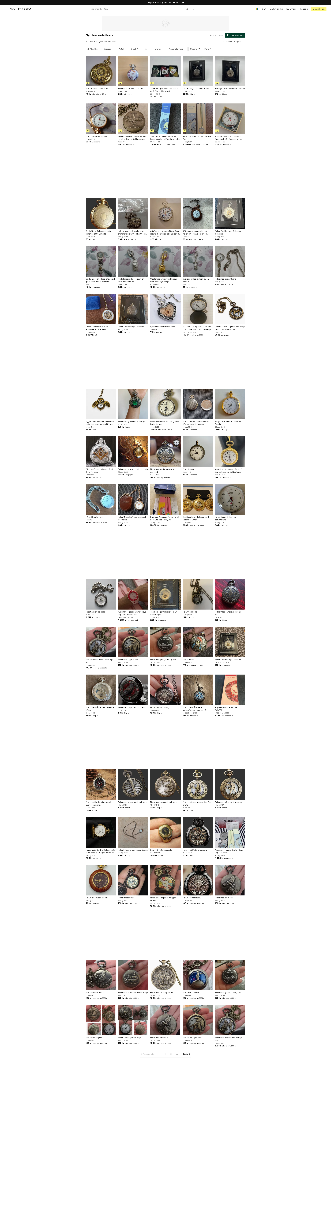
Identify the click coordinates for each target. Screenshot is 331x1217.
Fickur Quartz (188, 469)
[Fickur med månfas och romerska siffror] (101, 690)
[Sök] (187, 9)
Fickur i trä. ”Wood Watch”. (97, 898)
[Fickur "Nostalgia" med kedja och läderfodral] (133, 499)
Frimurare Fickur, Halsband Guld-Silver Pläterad (99, 470)
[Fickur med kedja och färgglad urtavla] (165, 880)
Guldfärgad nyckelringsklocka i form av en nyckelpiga (163, 280)
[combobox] (139, 9)
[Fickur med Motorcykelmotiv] (198, 832)
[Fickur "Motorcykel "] (133, 880)
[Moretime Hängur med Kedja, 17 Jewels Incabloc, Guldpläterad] (230, 451)
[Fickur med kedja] (198, 594)
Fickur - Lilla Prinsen (191, 992)
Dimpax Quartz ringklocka (161, 850)
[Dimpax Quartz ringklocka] (165, 832)
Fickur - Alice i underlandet (97, 88)
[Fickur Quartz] (198, 451)
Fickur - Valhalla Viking (159, 707)
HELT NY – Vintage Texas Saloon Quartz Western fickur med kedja (197, 328)
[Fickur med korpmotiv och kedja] (133, 690)
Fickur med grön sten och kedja (131, 421)
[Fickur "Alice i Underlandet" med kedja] (230, 594)
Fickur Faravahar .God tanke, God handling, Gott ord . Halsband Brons (132, 137)
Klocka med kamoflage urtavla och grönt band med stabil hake (100, 280)
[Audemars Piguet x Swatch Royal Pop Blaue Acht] (230, 832)
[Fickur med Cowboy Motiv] (165, 975)
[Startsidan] (24, 9)
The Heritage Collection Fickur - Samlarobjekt (164, 613)
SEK (264, 9)
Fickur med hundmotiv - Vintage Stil (99, 660)
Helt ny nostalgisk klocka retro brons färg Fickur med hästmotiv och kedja (132, 232)
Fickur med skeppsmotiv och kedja (133, 992)
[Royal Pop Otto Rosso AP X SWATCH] (230, 690)
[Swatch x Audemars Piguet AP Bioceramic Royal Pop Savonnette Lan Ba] (165, 118)
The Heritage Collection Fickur (196, 88)
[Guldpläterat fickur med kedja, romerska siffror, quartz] (101, 213)
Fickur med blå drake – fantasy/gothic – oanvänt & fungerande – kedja (194, 708)
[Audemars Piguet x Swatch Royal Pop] (198, 118)
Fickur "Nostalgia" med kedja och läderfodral (132, 518)
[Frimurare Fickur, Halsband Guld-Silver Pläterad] (101, 451)
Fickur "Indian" (189, 659)
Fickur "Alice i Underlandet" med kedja (229, 613)
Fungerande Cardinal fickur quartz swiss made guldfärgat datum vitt (100, 851)
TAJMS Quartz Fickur (95, 517)
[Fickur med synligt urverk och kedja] (133, 451)
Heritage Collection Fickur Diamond (230, 88)
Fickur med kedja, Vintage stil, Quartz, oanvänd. (98, 803)
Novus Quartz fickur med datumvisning (225, 518)
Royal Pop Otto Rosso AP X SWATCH (227, 708)
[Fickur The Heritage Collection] (133, 309)
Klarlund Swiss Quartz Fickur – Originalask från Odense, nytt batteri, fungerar (227, 137)
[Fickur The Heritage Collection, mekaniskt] (230, 213)
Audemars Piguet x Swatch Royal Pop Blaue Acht (229, 851)
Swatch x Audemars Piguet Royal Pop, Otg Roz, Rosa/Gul (164, 518)
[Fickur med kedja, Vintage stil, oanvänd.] (165, 451)
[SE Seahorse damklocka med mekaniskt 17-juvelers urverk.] (198, 213)
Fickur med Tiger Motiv (128, 659)
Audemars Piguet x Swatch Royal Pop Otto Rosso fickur (132, 613)
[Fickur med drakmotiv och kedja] (165, 784)
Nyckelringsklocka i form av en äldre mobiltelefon (131, 280)
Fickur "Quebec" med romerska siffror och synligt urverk (196, 422)
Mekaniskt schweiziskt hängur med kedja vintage (165, 422)
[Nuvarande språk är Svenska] (257, 9)
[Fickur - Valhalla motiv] (198, 880)
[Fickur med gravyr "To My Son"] (165, 642)
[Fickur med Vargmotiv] (101, 1020)
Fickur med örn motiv (224, 898)
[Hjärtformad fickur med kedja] (165, 309)
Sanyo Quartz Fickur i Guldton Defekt (228, 422)
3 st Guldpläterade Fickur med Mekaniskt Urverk (196, 518)
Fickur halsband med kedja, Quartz (133, 850)
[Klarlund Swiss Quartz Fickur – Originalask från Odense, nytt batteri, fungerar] (230, 118)
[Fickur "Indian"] (198, 642)
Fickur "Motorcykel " (126, 898)
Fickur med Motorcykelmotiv (195, 850)
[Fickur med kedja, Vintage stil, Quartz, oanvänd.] (101, 784)
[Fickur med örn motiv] (230, 880)
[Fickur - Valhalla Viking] (165, 690)
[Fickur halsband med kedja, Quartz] (133, 832)
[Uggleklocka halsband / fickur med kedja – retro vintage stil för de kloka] (101, 404)
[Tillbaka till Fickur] (87, 42)
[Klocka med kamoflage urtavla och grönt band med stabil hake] (101, 261)
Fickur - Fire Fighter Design (129, 1037)
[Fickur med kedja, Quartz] (101, 118)
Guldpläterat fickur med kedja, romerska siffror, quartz (99, 232)
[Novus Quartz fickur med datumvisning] (230, 499)
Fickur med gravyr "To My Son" (163, 659)
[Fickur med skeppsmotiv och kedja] (133, 975)
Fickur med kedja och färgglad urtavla (163, 899)
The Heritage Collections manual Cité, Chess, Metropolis (164, 89)
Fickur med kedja (190, 612)
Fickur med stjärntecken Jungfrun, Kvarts (197, 803)
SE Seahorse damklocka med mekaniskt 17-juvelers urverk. (195, 232)
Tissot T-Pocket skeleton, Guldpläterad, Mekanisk (97, 328)
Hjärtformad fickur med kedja (162, 327)
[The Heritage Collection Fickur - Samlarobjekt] (165, 594)
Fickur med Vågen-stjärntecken (228, 802)
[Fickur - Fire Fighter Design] (133, 1020)
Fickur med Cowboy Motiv (161, 992)
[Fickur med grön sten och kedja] (133, 404)
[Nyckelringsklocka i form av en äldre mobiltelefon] (133, 261)
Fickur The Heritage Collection (131, 327)
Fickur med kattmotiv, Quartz (130, 88)
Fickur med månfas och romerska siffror (100, 708)
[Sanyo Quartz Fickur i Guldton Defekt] (230, 404)
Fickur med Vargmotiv (95, 1037)
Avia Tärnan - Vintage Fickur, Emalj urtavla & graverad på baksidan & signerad (164, 232)
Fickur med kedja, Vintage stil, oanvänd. (163, 470)
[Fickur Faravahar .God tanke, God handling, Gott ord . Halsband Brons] (133, 118)
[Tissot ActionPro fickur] (101, 594)
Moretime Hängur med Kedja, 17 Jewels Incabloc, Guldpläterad (229, 470)
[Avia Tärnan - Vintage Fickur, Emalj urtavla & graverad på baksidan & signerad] (165, 213)
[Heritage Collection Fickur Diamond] (230, 71)
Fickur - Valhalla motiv (192, 898)
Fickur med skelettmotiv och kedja (133, 802)
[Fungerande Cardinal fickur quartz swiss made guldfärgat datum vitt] (101, 832)
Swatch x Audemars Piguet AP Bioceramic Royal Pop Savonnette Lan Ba (165, 137)
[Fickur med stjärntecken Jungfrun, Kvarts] (198, 784)
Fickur (92, 42)
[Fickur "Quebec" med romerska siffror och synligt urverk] (198, 404)
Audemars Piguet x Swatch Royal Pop (197, 137)
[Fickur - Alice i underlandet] (101, 71)
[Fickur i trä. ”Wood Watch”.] (101, 880)
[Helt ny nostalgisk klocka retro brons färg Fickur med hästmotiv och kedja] (133, 213)
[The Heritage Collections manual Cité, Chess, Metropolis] (165, 71)
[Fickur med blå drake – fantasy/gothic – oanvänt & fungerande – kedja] (198, 690)
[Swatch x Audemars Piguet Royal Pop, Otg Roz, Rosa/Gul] (165, 499)
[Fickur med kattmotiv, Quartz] (133, 71)
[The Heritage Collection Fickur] (198, 71)
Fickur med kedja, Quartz (96, 136)
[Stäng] (329, 2)
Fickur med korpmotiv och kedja (131, 707)
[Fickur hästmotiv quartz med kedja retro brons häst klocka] (230, 309)
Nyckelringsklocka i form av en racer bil (196, 280)
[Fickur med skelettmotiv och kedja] (133, 784)
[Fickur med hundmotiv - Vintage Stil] (101, 642)
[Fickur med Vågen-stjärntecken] (230, 784)
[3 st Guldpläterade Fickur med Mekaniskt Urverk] (198, 499)
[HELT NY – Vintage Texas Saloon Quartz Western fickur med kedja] (198, 309)
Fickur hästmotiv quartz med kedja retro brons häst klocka (230, 328)
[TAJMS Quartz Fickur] (101, 499)
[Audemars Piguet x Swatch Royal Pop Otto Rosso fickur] (133, 594)
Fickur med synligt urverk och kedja (133, 469)
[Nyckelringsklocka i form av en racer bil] (198, 261)
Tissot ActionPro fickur (95, 612)
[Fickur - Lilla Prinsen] (198, 975)
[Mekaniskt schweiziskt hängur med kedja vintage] (165, 404)
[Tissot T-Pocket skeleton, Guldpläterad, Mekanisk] (101, 309)
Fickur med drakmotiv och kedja (164, 802)
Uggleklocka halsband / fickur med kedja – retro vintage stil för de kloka (100, 423)
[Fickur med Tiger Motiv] (133, 642)
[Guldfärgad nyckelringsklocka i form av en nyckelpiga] (165, 261)
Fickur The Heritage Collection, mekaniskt (228, 232)
